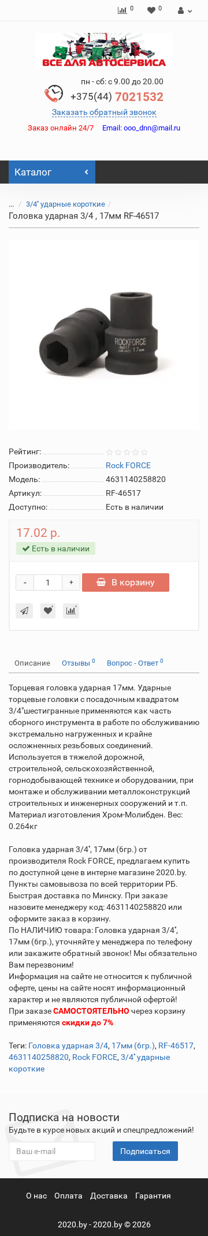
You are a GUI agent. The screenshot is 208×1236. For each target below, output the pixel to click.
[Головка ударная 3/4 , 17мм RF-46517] (104, 335)
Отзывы (78, 662)
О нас (36, 1195)
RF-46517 (176, 1045)
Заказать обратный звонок (104, 112)
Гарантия (153, 1195)
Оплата (68, 1195)
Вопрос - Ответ (135, 662)
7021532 (117, 97)
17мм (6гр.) (133, 1045)
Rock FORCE (94, 1057)
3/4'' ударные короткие (65, 204)
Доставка (109, 1195)
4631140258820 (39, 1057)
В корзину (133, 582)
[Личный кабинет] (183, 10)
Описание (32, 663)
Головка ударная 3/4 (68, 1045)
